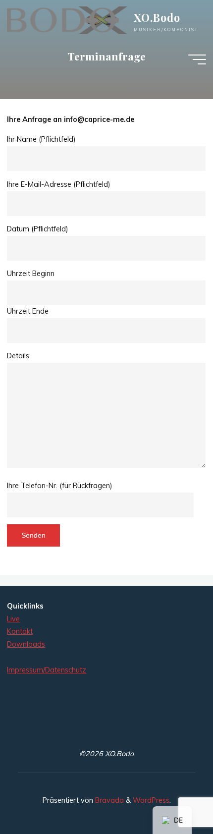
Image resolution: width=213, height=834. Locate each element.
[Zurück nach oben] (174, 795)
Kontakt (20, 631)
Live (13, 618)
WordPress (151, 800)
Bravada (108, 800)
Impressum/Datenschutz (46, 670)
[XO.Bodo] (67, 19)
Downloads (26, 644)
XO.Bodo (157, 17)
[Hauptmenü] (197, 59)
